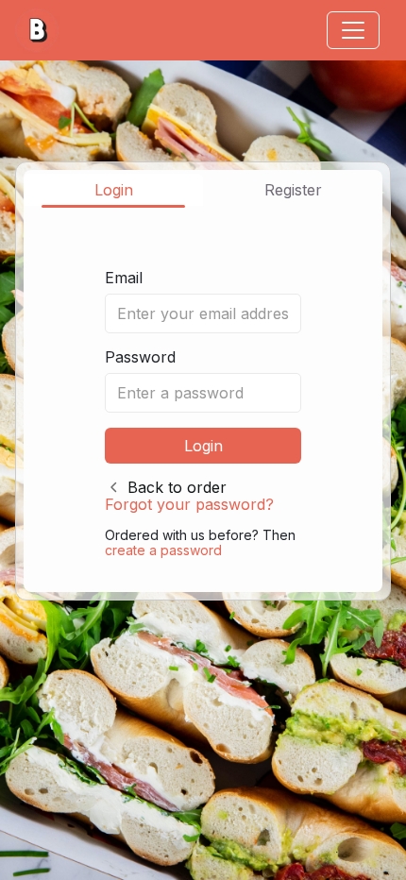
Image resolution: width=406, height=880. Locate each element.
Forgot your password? (189, 504)
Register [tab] (293, 189)
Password (140, 356)
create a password (163, 550)
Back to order (177, 487)
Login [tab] (113, 189)
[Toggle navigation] (353, 30)
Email (124, 277)
